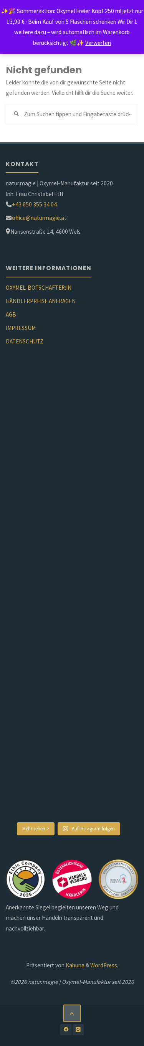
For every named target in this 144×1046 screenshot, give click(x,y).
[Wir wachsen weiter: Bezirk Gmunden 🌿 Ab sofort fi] (68, 706)
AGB (11, 314)
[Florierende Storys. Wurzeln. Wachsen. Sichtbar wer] (68, 410)
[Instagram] (78, 1029)
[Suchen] (16, 114)
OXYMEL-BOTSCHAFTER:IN (38, 287)
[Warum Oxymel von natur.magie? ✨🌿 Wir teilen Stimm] (68, 781)
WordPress (103, 965)
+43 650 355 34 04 (34, 204)
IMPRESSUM (21, 328)
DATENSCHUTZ (24, 341)
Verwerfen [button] (98, 42)
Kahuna (74, 965)
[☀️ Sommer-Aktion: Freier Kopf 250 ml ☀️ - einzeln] (68, 484)
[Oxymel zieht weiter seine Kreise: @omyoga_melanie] (68, 558)
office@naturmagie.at (39, 217)
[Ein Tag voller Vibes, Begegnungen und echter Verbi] (68, 632)
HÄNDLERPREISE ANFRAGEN (41, 301)
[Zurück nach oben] (72, 1013)
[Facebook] (65, 1029)
